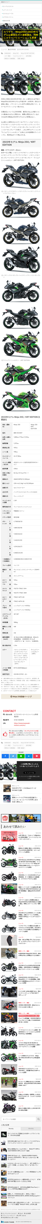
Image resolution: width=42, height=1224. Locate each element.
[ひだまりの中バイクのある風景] (13, 818)
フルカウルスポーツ (18, 56)
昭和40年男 (6, 21)
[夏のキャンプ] (21, 818)
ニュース (4, 49)
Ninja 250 (16, 53)
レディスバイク (7, 10)
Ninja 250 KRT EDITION (27, 53)
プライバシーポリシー (9, 1215)
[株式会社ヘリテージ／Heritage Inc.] (7, 1222)
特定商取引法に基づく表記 (10, 1217)
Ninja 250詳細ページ (21, 696)
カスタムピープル (8, 13)
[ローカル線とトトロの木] (37, 818)
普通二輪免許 (21, 58)
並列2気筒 (28, 56)
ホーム (3, 1209)
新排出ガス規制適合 (10, 58)
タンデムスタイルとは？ (10, 1213)
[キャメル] (29, 818)
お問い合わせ (22, 1215)
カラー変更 (7, 56)
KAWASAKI (8, 53)
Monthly (31, 1128)
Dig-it (21, 1213)
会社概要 (28, 1213)
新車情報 (13, 49)
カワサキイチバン (8, 17)
